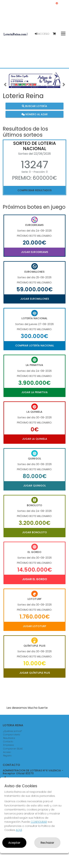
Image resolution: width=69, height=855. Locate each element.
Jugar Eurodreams (34, 252)
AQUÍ (19, 830)
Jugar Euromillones (34, 299)
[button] (5, 84)
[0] (56, 34)
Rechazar (47, 843)
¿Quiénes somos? (12, 731)
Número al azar (36, 114)
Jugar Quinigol (34, 485)
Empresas (8, 745)
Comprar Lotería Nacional (34, 345)
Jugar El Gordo (34, 579)
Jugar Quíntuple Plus (34, 673)
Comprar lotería (11, 734)
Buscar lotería (35, 106)
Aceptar (14, 843)
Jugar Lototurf (34, 626)
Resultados (9, 738)
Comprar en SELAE (13, 748)
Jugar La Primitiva (34, 392)
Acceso (43, 34)
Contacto (8, 741)
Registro (7, 755)
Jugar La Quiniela (34, 439)
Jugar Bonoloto (34, 532)
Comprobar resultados (34, 190)
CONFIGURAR (39, 822)
